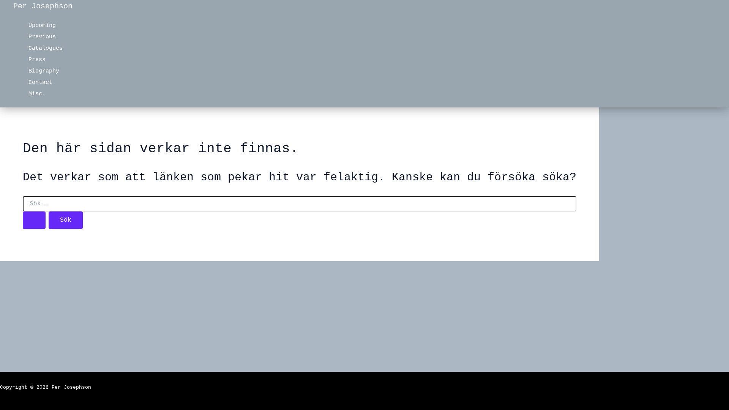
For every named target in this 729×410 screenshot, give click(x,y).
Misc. (37, 94)
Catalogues (45, 48)
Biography (43, 71)
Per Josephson (43, 6)
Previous (42, 37)
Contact (40, 82)
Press (37, 60)
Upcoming (42, 25)
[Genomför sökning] (34, 220)
